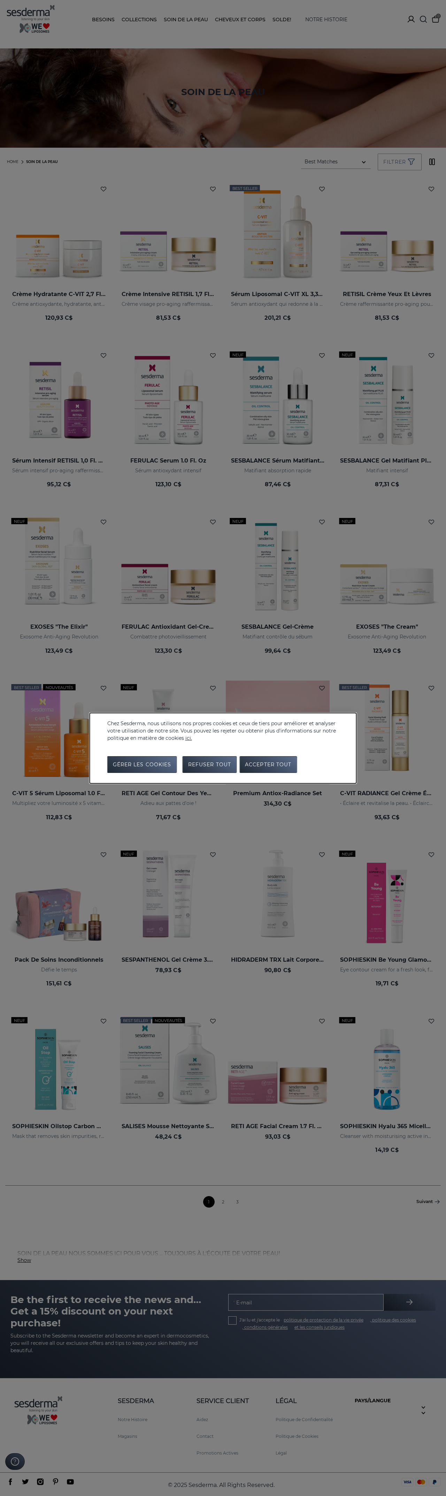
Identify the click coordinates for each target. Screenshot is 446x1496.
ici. (188, 738)
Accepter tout (268, 764)
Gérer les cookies (142, 764)
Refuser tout (209, 764)
